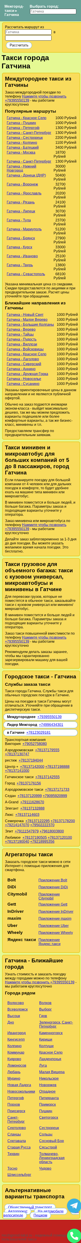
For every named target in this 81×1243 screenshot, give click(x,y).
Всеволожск (17, 1009)
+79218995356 (42, 841)
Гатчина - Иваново (22, 256)
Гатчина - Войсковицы (25, 349)
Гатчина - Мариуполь (24, 229)
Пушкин (45, 1111)
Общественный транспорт (30, 1207)
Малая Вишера (52, 1072)
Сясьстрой (48, 1147)
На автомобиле (51, 1211)
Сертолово (16, 1128)
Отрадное (47, 1091)
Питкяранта (49, 1098)
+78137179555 (47, 750)
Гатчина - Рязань (21, 202)
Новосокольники (21, 1091)
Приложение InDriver (55, 911)
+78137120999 (30, 796)
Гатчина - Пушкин (21, 123)
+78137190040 (17, 841)
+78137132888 (32, 808)
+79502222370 (42, 825)
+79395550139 (49, 717)
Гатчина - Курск (19, 247)
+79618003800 (52, 831)
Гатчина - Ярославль (24, 193)
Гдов (43, 1016)
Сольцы (45, 1134)
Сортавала (16, 1141)
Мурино (13, 1078)
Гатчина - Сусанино (23, 384)
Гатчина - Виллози (22, 344)
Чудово (45, 1168)
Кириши (45, 1039)
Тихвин (13, 1154)
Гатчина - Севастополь (26, 274)
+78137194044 (31, 760)
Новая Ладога (19, 1085)
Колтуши (46, 1046)
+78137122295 (37, 821)
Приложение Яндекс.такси (49, 942)
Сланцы (14, 1134)
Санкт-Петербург (16, 1119)
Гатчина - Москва (21, 152)
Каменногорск (51, 1033)
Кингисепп (16, 1039)
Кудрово (14, 1059)
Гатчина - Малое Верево (27, 319)
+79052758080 (34, 744)
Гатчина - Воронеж (22, 184)
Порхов (13, 1104)
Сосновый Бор (51, 1141)
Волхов (45, 1003)
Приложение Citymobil (49, 896)
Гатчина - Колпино (22, 142)
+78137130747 (17, 754)
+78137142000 (32, 767)
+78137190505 (34, 837)
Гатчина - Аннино (21, 369)
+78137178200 (63, 821)
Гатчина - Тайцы (20, 334)
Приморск (47, 1104)
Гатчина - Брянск (21, 238)
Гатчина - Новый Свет (25, 315)
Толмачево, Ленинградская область (52, 1158)
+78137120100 (60, 837)
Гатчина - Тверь (20, 265)
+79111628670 (32, 802)
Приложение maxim (54, 918)
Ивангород (16, 1033)
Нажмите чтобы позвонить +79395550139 (39, 982)
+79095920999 (55, 796)
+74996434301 (51, 725)
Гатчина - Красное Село (26, 118)
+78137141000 (17, 771)
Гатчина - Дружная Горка (27, 374)
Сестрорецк (49, 1128)
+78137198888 (57, 767)
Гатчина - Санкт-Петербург (29, 133)
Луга (43, 1065)
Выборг (45, 1009)
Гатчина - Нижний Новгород (21, 168)
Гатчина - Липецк (21, 211)
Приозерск (16, 1111)
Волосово (15, 1003)
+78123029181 (38, 732)
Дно (10, 1022)
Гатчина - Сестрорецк (25, 138)
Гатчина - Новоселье (24, 379)
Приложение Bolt (52, 880)
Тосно (12, 1168)
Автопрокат (17, 1211)
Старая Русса (19, 1147)
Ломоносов (16, 1065)
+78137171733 (57, 789)
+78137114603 (27, 815)
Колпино (14, 1046)
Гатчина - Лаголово (23, 359)
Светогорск (48, 1117)
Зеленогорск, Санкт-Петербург (56, 1024)
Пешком (40, 1215)
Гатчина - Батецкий (23, 147)
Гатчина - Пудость (21, 339)
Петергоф (15, 1098)
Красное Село (51, 1052)
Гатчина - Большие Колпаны (30, 324)
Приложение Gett (52, 904)
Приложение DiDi (53, 887)
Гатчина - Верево (21, 329)
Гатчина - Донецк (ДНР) (26, 175)
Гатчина (11, 15)
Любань (13, 1072)
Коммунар (15, 1052)
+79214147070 (17, 825)
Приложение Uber (53, 926)
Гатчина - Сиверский (24, 364)
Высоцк (13, 1016)
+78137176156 (29, 783)
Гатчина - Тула (19, 220)
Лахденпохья (50, 1059)
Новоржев (47, 1085)
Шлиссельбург (19, 1175)
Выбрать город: (44, 6)
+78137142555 (47, 777)
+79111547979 (27, 831)
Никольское (49, 1078)
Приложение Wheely (55, 933)
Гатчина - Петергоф (23, 128)
